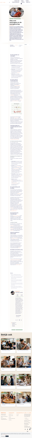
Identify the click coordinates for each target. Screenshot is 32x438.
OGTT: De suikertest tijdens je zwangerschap (22, 368)
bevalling (18, 193)
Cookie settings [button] (3, 436)
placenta (18, 72)
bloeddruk (21, 175)
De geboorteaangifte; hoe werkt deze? (6, 350)
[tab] (17, 295)
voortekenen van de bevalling (15, 259)
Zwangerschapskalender (12, 418)
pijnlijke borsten (16, 168)
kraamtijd (11, 228)
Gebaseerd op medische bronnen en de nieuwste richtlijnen (14, 324)
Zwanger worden (11, 415)
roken (19, 247)
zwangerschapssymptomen (14, 139)
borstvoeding (18, 166)
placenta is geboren (16, 215)
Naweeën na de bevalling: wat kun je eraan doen (22, 350)
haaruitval (11, 230)
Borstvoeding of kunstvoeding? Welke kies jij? (22, 386)
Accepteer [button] (7, 436)
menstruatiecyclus (17, 85)
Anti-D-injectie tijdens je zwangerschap (6, 386)
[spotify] (25, 429)
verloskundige (18, 264)
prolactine (11, 225)
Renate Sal (17, 291)
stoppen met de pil (15, 238)
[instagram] (28, 431)
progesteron (16, 117)
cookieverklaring (4, 434)
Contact (17, 415)
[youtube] (30, 429)
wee (18, 204)
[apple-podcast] (28, 429)
